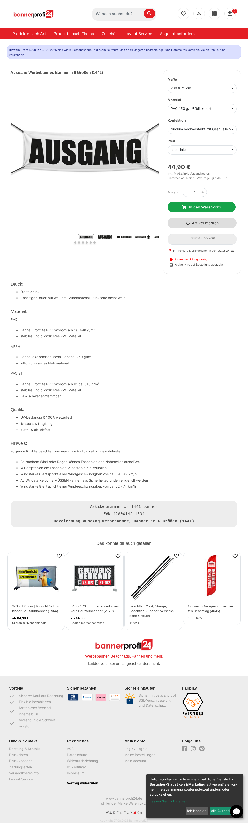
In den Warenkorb (205, 207)
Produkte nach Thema (74, 33)
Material (174, 100)
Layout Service (138, 33)
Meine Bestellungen (139, 755)
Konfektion (177, 120)
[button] (21, 159)
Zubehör (109, 33)
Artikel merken (205, 223)
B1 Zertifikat (76, 767)
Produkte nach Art (29, 33)
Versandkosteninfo (24, 773)
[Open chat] (236, 811)
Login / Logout (135, 749)
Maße (172, 79)
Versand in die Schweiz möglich (32, 723)
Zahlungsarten (20, 767)
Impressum (75, 773)
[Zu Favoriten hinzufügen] (59, 555)
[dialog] (194, 796)
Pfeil (171, 141)
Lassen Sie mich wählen (168, 801)
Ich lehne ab (197, 811)
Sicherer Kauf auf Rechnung (36, 696)
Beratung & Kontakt (24, 749)
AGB (70, 749)
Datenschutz (77, 755)
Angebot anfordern (177, 33)
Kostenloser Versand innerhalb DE (30, 711)
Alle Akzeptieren (224, 811)
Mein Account (135, 761)
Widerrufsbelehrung (82, 761)
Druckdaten (18, 755)
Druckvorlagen (20, 761)
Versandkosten (200, 173)
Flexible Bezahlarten (30, 702)
